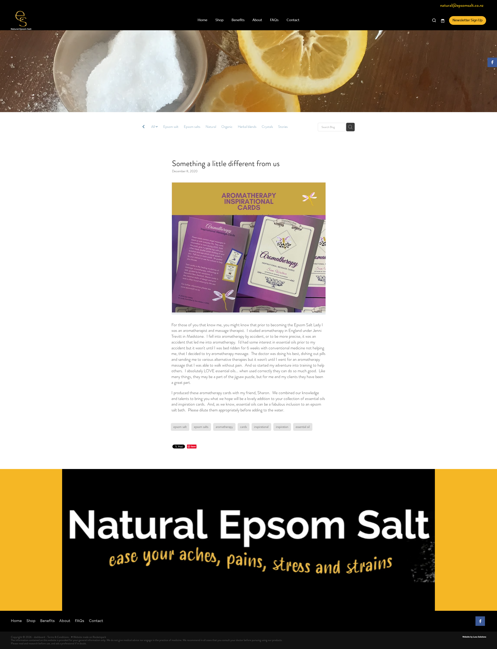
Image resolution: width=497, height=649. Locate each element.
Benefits (238, 20)
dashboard (39, 637)
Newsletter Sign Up (468, 20)
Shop (219, 20)
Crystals (267, 126)
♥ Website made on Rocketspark (88, 637)
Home (202, 20)
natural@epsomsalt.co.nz (461, 6)
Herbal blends (247, 126)
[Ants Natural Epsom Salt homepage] (58, 20)
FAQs (274, 20)
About (257, 20)
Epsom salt (170, 126)
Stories (283, 126)
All (153, 126)
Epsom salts (192, 126)
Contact (293, 20)
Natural (211, 126)
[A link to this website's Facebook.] (492, 62)
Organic (226, 126)
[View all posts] (143, 127)
